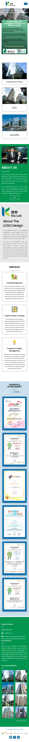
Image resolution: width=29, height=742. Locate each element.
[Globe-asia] (18, 737)
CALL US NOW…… (21, 720)
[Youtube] (10, 737)
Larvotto (14, 134)
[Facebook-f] (14, 737)
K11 (14, 107)
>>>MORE (16, 392)
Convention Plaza (14, 81)
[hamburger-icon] (25, 4)
